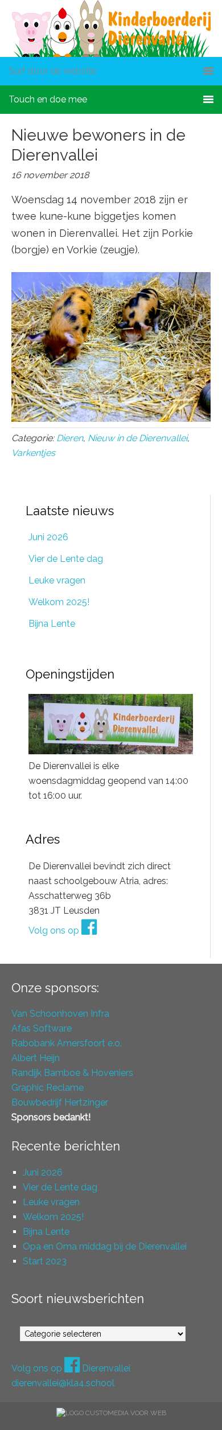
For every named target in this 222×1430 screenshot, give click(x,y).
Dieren (69, 438)
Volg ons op (54, 930)
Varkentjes (33, 452)
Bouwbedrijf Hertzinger (59, 1102)
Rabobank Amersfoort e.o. (66, 1043)
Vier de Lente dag (65, 558)
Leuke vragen (56, 580)
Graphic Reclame (47, 1087)
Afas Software (41, 1028)
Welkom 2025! (58, 602)
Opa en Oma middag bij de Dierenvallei (105, 1246)
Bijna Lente (51, 623)
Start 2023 (45, 1261)
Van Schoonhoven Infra (60, 1013)
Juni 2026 (48, 537)
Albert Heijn (35, 1058)
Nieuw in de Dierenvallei (137, 438)
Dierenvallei (111, 28)
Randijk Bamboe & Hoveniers (72, 1072)
